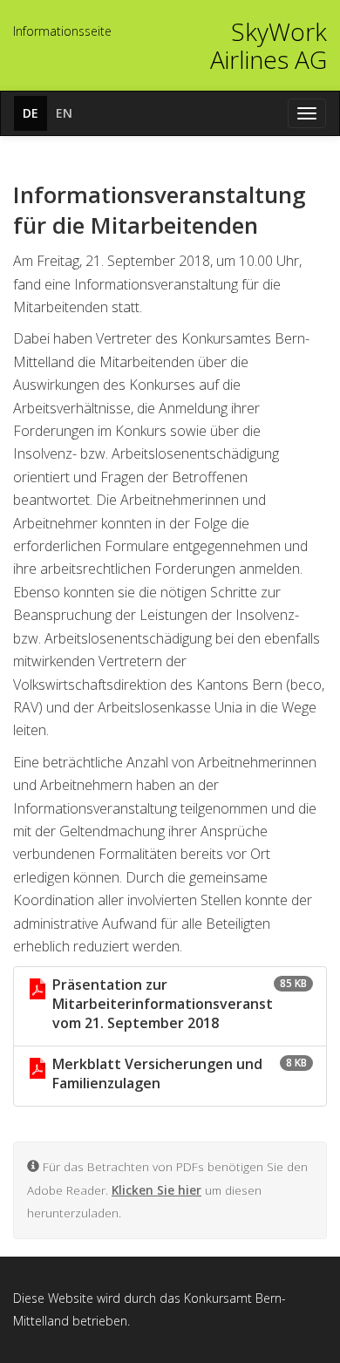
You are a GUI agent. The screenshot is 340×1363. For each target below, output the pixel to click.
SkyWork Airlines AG (268, 45)
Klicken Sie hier (156, 1190)
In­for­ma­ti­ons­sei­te (62, 31)
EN (64, 113)
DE (30, 113)
